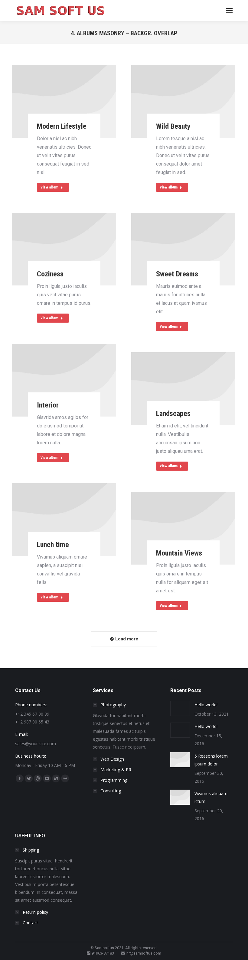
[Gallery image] (64, 101)
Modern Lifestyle (61, 126)
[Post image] (180, 708)
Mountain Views (179, 553)
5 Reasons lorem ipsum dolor (211, 760)
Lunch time (53, 544)
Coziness (50, 274)
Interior (48, 405)
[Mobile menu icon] (229, 10)
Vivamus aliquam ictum (210, 797)
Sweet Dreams (177, 274)
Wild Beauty (173, 126)
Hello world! (205, 704)
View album (49, 187)
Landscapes (173, 413)
